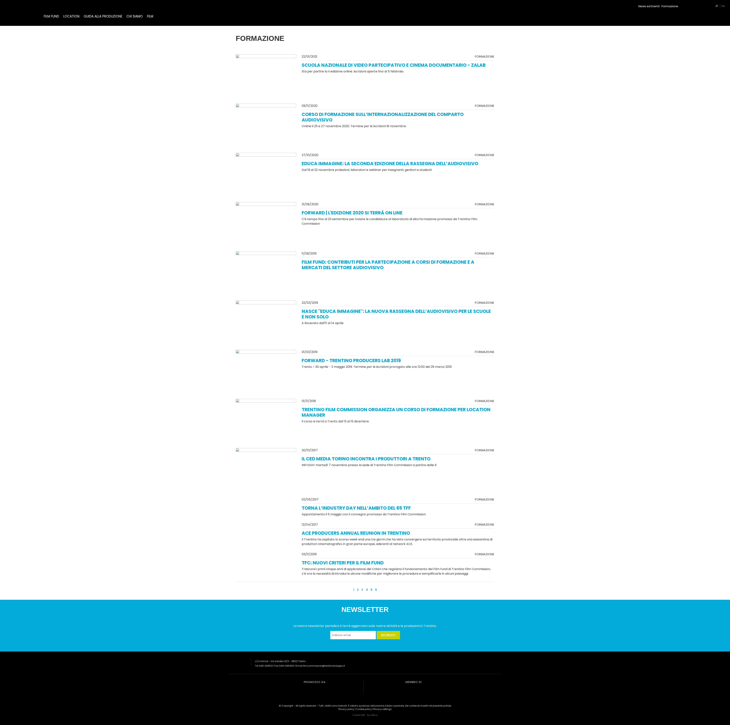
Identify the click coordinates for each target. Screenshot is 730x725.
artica (374, 715)
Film (150, 16)
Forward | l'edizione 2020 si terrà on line (352, 213)
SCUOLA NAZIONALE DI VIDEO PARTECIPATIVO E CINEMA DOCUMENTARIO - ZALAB (394, 65)
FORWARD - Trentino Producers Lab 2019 (351, 360)
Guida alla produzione (103, 16)
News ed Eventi (649, 6)
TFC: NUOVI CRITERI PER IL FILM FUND (343, 563)
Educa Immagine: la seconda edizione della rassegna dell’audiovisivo (390, 163)
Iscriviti (388, 635)
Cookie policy (364, 709)
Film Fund (51, 16)
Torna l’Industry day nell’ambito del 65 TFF (356, 508)
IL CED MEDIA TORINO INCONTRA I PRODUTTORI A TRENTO (366, 459)
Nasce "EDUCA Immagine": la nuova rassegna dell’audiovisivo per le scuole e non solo (396, 314)
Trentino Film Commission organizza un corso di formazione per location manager (396, 412)
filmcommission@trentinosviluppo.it (324, 665)
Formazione (670, 6)
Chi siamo (134, 16)
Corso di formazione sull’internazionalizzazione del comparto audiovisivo (383, 117)
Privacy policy (346, 709)
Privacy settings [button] (382, 709)
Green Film (687, 5)
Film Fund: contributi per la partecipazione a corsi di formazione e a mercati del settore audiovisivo (388, 265)
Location (71, 16)
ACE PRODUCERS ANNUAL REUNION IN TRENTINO (356, 533)
